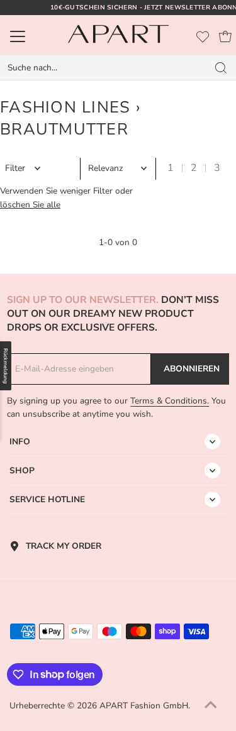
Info (19, 442)
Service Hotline (47, 499)
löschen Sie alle (30, 205)
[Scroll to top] (210, 705)
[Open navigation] (32, 36)
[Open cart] (225, 36)
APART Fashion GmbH (143, 706)
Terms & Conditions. (169, 401)
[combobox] (104, 67)
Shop (22, 470)
